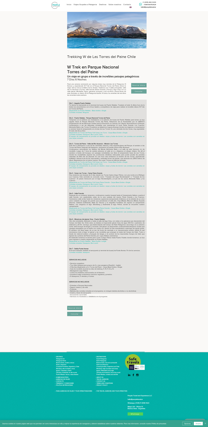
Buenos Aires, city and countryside (106, 362)
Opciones (187, 423)
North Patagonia (100, 360)
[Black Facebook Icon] (133, 375)
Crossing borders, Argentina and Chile (107, 366)
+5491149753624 (149, 4)
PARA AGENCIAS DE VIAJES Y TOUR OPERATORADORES (74, 391)
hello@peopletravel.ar (148, 7)
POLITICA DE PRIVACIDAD (64, 385)
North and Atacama (101, 364)
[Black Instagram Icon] (137, 375)
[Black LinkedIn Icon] (129, 375)
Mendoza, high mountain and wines (106, 368)
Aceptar (198, 423)
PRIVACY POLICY (102, 385)
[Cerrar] (205, 423)
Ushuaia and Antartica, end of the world (107, 372)
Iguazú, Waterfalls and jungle (104, 370)
